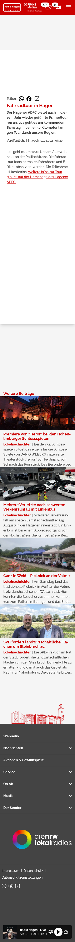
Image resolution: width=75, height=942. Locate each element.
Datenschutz (33, 871)
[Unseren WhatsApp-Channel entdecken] (4, 885)
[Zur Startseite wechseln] (12, 7)
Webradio (11, 736)
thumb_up (65, 931)
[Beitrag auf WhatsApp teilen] (21, 98)
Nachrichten (13, 748)
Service (9, 772)
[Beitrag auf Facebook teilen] (28, 98)
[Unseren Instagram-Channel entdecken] (17, 885)
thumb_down (50, 931)
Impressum (10, 871)
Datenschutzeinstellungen (22, 877)
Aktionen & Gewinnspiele (23, 760)
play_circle (58, 932)
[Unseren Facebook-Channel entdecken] (10, 885)
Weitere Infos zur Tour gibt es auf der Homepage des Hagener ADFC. (37, 177)
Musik (8, 796)
